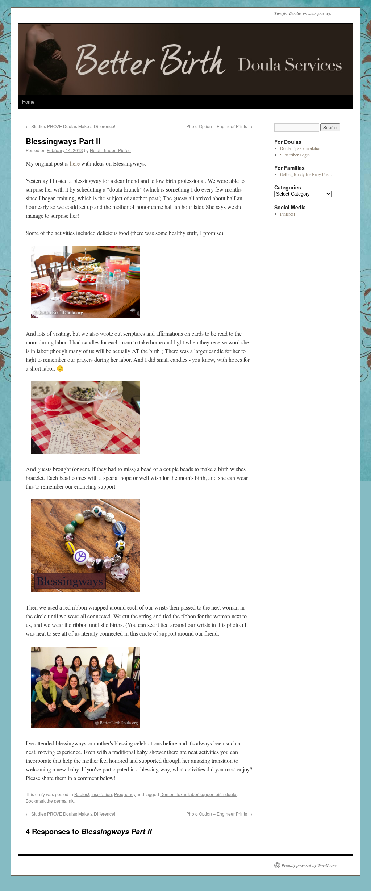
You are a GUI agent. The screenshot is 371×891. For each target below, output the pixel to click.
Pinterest (287, 214)
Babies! (81, 794)
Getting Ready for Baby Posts (306, 174)
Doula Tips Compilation (300, 148)
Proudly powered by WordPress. (310, 865)
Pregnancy (125, 794)
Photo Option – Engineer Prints (219, 126)
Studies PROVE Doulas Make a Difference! (70, 126)
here (75, 163)
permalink (64, 801)
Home (28, 101)
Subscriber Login (295, 155)
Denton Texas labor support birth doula (198, 794)
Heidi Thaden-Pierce (110, 150)
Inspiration (101, 794)
